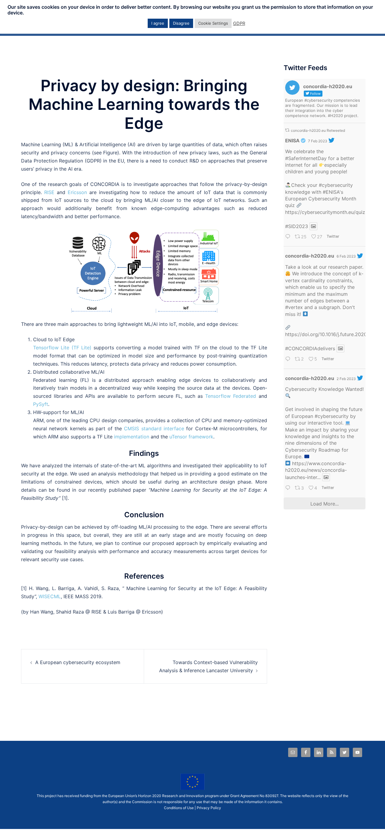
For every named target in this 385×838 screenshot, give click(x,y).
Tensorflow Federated (230, 396)
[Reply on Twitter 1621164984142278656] (289, 488)
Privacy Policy (209, 808)
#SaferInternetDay (306, 158)
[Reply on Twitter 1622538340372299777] (289, 359)
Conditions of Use (179, 808)
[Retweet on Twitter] (287, 130)
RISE (49, 192)
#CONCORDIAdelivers (310, 348)
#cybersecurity (336, 185)
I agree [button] (157, 23)
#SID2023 (296, 226)
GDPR (239, 23)
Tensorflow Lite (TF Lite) (62, 348)
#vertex (294, 307)
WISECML (49, 596)
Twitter (332, 236)
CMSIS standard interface (153, 428)
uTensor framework (190, 437)
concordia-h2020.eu (309, 256)
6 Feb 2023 (346, 256)
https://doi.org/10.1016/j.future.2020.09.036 (334, 334)
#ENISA (331, 192)
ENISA (292, 141)
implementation (131, 437)
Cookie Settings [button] (213, 23)
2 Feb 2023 (346, 378)
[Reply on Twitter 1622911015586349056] (289, 237)
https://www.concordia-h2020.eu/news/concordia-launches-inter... (316, 470)
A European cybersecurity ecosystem (77, 662)
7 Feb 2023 (317, 141)
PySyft (40, 404)
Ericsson (77, 192)
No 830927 (269, 795)
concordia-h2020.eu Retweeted (318, 130)
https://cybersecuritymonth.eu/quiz (325, 212)
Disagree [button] (181, 23)
